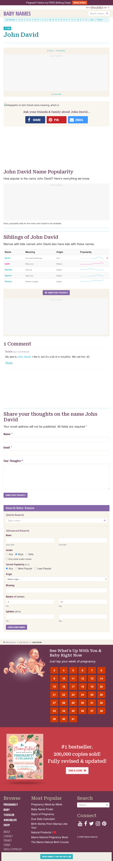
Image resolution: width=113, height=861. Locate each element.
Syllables (13, 611)
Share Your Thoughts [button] (57, 292)
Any (11, 554)
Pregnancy (11, 804)
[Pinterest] (104, 824)
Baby (7, 810)
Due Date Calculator (43, 819)
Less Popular (44, 568)
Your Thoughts (13, 461)
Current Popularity (17, 564)
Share (51, 50)
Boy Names (24, 642)
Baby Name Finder (42, 809)
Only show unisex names (19, 558)
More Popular (25, 568)
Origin (9, 574)
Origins (100, 19)
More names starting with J (55, 856)
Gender (9, 550)
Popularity (61, 50)
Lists (91, 19)
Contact (8, 836)
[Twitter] (91, 824)
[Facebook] (85, 824)
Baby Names (17, 13)
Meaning (10, 585)
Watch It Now (80, 2)
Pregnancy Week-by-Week (46, 804)
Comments (57, 94)
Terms (7, 845)
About (7, 832)
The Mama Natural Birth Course (50, 842)
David (27, 356)
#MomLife (10, 820)
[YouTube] (80, 824)
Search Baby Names (16, 627)
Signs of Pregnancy (42, 814)
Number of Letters (15, 596)
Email (7, 447)
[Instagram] (98, 824)
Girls (31, 554)
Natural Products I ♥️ (43, 832)
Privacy (8, 840)
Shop (7, 825)
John (20, 356)
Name (7, 434)
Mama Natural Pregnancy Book (49, 837)
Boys (20, 554)
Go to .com (97, 7)
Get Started (10, 19)
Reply (9, 363)
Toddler (9, 815)
